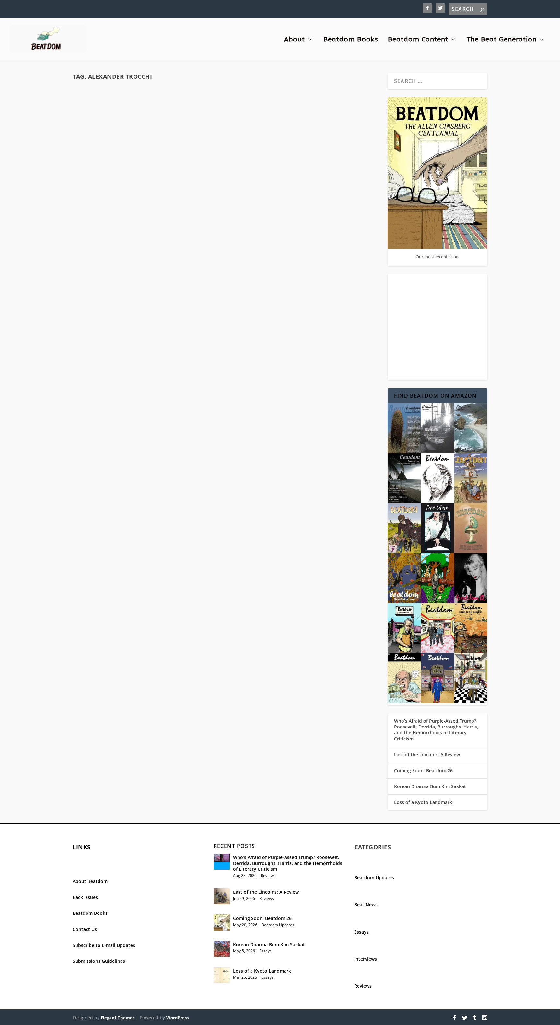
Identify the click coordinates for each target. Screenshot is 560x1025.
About (294, 40)
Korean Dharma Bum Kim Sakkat (430, 786)
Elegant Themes (117, 1017)
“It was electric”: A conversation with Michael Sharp (147, 296)
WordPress (177, 1017)
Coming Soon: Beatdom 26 (423, 770)
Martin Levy (122, 217)
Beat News (366, 905)
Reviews (268, 875)
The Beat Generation (502, 40)
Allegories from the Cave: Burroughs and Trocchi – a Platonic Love (305, 188)
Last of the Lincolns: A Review (427, 754)
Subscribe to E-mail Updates (104, 945)
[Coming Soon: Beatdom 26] (222, 922)
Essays (171, 217)
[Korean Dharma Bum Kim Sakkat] (222, 949)
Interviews (189, 310)
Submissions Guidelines (99, 961)
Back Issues (85, 897)
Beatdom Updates (278, 924)
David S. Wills (102, 310)
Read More (98, 253)
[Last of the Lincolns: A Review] (222, 896)
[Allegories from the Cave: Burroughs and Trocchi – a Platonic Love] (305, 131)
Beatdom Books (350, 40)
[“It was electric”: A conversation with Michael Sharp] (147, 278)
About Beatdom (90, 881)
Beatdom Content (418, 40)
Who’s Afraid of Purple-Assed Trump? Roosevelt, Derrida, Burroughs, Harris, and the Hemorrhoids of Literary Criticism (436, 730)
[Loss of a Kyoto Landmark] (222, 975)
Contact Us (85, 929)
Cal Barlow (280, 203)
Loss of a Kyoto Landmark (423, 802)
